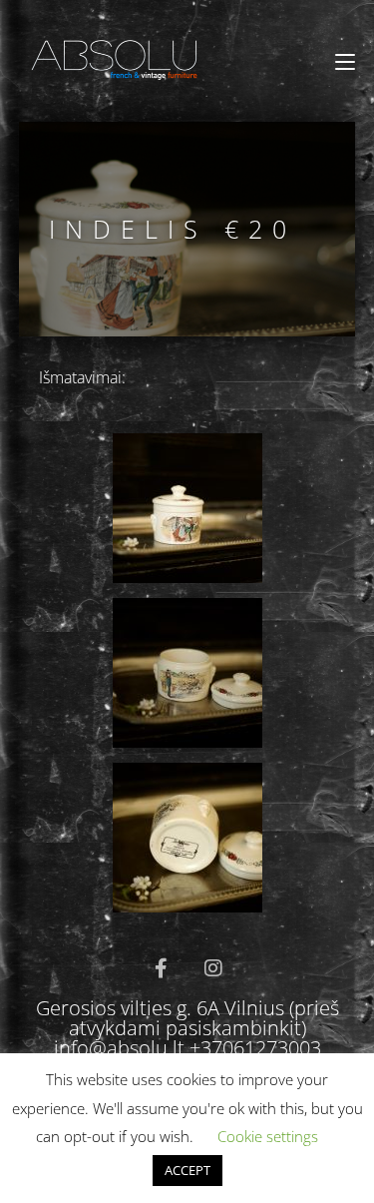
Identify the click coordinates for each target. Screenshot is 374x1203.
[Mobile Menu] (345, 62)
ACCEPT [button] (187, 1170)
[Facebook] (162, 968)
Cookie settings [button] (267, 1136)
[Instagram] (213, 968)
